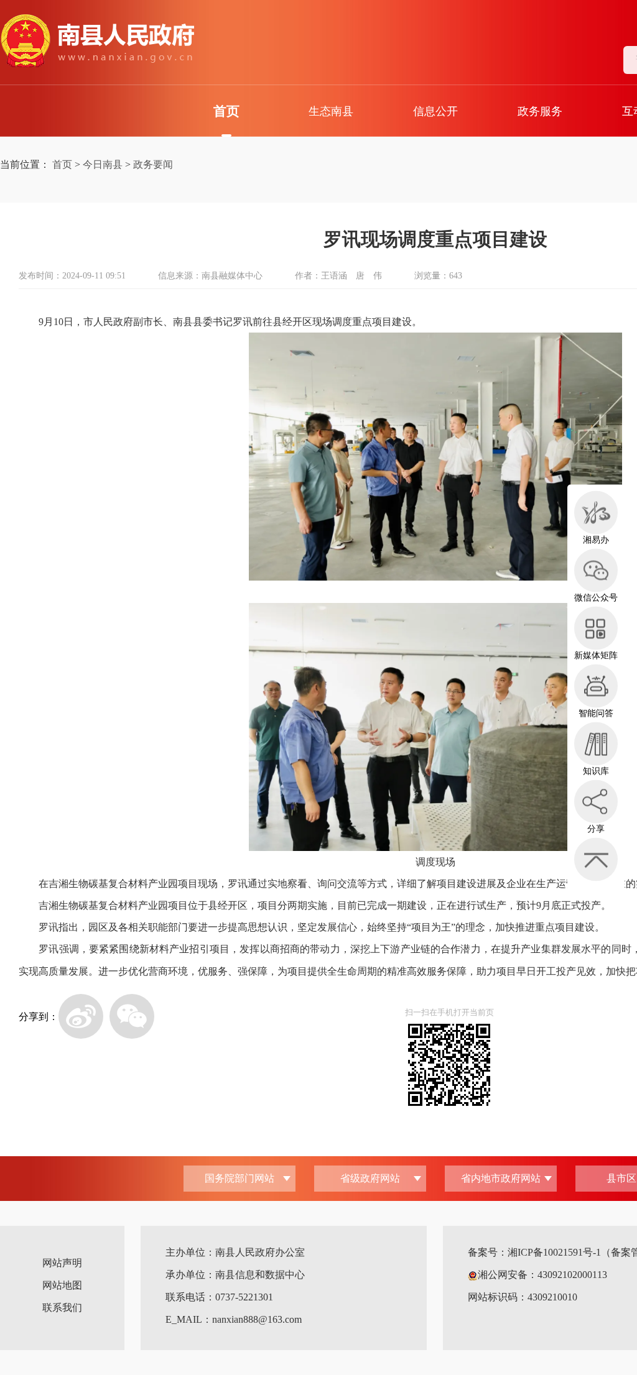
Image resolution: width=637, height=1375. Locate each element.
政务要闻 (153, 164)
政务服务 (540, 111)
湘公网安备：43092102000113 (542, 1274)
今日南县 (103, 164)
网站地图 (62, 1285)
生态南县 (331, 111)
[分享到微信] (131, 1016)
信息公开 (435, 111)
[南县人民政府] (97, 41)
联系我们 (62, 1307)
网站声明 (62, 1263)
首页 (226, 111)
